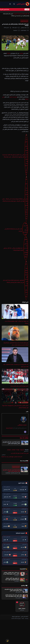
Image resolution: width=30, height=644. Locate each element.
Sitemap (26, 618)
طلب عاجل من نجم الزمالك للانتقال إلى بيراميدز (13, 230)
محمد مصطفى (22, 425)
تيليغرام (9, 450)
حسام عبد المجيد (13, 97)
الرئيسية (26, 14)
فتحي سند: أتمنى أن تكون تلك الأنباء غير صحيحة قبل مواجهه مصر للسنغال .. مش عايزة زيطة (13, 156)
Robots (23, 618)
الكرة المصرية (9, 428)
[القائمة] (10, 4)
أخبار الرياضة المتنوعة (18, 14)
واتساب (13, 450)
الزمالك (8, 53)
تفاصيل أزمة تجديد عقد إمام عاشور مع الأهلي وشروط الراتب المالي (11, 470)
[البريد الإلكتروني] (25, 432)
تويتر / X (17, 450)
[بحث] (14, 4)
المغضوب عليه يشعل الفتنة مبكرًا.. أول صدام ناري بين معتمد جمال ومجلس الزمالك (13, 281)
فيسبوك (22, 450)
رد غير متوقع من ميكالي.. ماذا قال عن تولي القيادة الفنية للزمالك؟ (13, 249)
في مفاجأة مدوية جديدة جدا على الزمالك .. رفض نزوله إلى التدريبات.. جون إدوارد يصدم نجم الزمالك (13, 200)
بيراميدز (21, 53)
